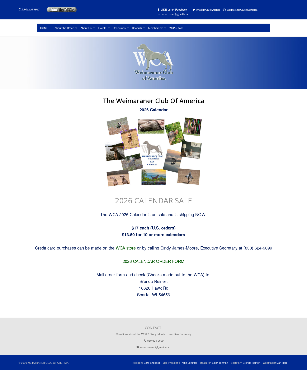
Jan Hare (282, 362)
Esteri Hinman (220, 362)
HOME (44, 28)
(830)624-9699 (155, 340)
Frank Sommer (188, 362)
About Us (86, 28)
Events (102, 28)
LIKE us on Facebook (174, 9)
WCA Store (176, 28)
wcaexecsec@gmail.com (154, 347)
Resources (119, 28)
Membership (155, 28)
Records (137, 28)
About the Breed (64, 28)
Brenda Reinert (251, 362)
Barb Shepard (152, 362)
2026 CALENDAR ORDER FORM (153, 261)
